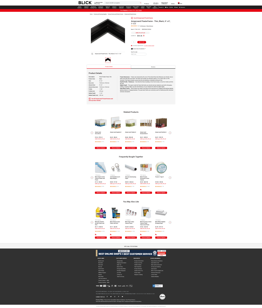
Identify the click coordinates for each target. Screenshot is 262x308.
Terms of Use (107, 299)
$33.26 (139, 36)
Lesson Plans (154, 274)
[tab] (109, 67)
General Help (120, 260)
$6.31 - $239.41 (144, 137)
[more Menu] (155, 9)
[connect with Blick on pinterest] (118, 297)
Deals (176, 7)
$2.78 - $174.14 (159, 227)
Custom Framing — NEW (103, 282)
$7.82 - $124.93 (144, 227)
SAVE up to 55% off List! (100, 183)
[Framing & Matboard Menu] (121, 9)
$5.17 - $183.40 (99, 227)
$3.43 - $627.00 (144, 182)
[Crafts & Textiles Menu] (143, 9)
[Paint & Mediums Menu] (80, 9)
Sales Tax (119, 264)
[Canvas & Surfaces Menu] (86, 9)
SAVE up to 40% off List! (145, 139)
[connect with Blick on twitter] (111, 297)
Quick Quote (154, 268)
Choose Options (101, 148)
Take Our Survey (120, 276)
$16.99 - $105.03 (129, 227)
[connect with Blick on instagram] (114, 297)
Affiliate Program (102, 272)
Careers (100, 274)
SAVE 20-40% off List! (100, 139)
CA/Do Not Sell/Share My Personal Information (106, 301)
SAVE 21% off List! (140, 32)
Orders (173, 3)
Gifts (172, 7)
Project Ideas (137, 272)
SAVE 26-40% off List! (115, 139)
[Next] (170, 132)
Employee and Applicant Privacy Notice (133, 301)
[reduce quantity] (132, 42)
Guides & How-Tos (138, 270)
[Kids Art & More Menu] (149, 9)
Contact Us (119, 274)
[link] (97, 3)
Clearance (182, 7)
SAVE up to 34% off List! (160, 139)
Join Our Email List (102, 278)
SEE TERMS (139, 10)
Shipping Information (121, 262)
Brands (160, 7)
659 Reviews (143, 26)
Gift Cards (100, 264)
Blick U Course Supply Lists (157, 270)
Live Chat (119, 272)
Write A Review (150, 26)
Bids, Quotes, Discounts (156, 264)
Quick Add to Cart (155, 262)
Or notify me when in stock (149, 45)
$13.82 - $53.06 (159, 182)
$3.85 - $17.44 (113, 182)
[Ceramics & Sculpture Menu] (128, 9)
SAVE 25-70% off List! (130, 228)
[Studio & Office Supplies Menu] (136, 9)
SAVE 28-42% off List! (130, 139)
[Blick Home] (85, 2)
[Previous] (92, 132)
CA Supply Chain (120, 301)
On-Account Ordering (156, 266)
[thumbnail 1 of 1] (108, 60)
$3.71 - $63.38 (113, 227)
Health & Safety (137, 264)
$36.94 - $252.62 (129, 182)
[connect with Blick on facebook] (107, 297)
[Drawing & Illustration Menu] (101, 9)
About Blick (100, 276)
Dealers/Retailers (155, 276)
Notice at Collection (121, 299)
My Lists (100, 266)
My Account (101, 260)
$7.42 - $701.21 (99, 137)
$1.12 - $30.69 (98, 182)
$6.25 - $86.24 (113, 137)
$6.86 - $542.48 (129, 137)
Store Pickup (101, 270)
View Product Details (146, 29)
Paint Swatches (137, 266)
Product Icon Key (138, 262)
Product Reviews (138, 268)
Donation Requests (121, 270)
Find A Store (101, 268)
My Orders (100, 262)
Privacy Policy (99, 299)
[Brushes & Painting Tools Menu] (93, 9)
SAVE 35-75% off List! (115, 228)
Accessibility (113, 299)
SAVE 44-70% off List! (145, 228)
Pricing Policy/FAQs (121, 268)
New (167, 7)
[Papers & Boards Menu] (108, 9)
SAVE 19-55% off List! (160, 228)
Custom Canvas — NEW (103, 280)
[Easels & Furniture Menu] (114, 9)
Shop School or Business (157, 260)
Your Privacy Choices (130, 299)
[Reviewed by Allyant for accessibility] (162, 297)
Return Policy (120, 266)
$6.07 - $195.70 (159, 137)
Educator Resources (155, 272)
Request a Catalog (138, 274)
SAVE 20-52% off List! (100, 228)
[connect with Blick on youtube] (122, 297)
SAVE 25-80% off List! (145, 183)
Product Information (139, 260)
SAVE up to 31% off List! (115, 183)
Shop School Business (164, 3)
